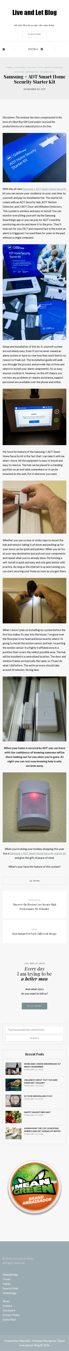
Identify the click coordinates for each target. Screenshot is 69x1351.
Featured (20, 67)
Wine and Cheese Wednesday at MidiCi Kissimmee (42, 1065)
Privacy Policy (11, 1314)
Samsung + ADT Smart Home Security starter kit (38, 853)
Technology (47, 72)
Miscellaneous (54, 67)
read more (34, 1006)
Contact (7, 1305)
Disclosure (9, 1310)
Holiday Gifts (35, 67)
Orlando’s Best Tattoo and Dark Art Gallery (41, 1081)
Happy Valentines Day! (37, 1112)
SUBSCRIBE (34, 34)
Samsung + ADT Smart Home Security (44, 188)
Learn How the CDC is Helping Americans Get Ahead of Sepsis (42, 1129)
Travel (6, 1279)
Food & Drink (10, 1288)
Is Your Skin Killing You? (38, 1096)
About (6, 1301)
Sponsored (32, 72)
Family (10, 67)
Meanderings (10, 1274)
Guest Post (9, 1319)
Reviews (19, 72)
